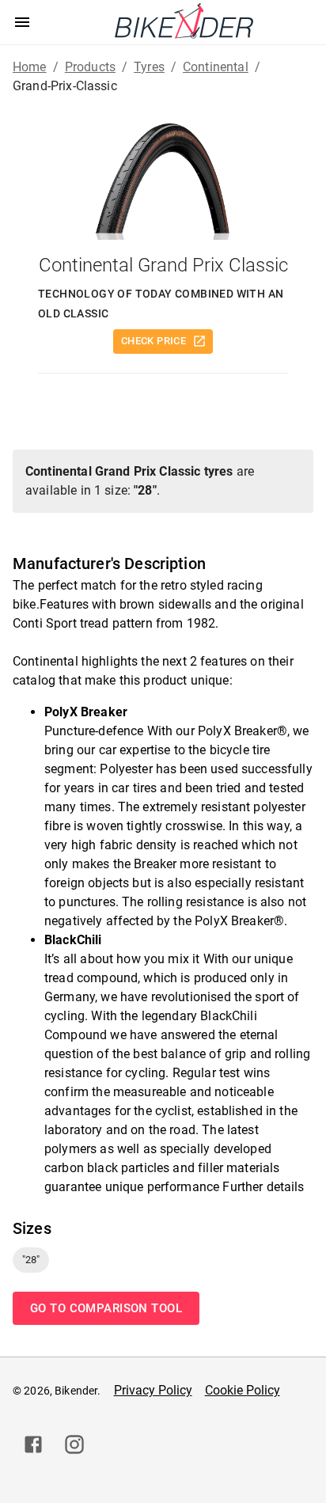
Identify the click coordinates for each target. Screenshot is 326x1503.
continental (215, 66)
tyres (149, 66)
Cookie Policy (242, 1390)
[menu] (22, 22)
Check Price (153, 341)
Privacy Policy (153, 1390)
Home (30, 66)
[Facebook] (33, 1444)
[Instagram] (74, 1444)
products (90, 66)
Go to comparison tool (106, 1308)
